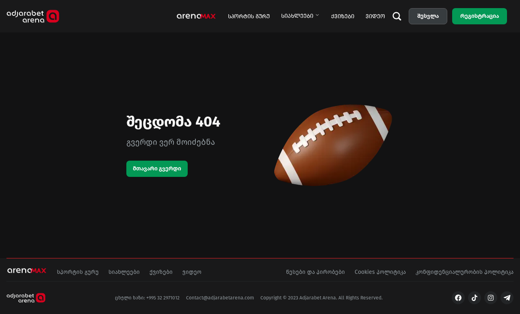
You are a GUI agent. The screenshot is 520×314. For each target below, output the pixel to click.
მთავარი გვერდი (157, 168)
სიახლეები (297, 16)
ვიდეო (375, 16)
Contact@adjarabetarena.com (220, 298)
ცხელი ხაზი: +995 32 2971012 (147, 298)
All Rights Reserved (359, 298)
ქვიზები (342, 16)
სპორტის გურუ (249, 16)
